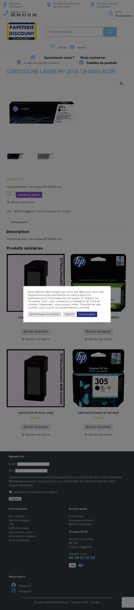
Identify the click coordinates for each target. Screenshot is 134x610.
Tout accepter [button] (87, 314)
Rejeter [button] (69, 314)
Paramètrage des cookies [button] (44, 314)
